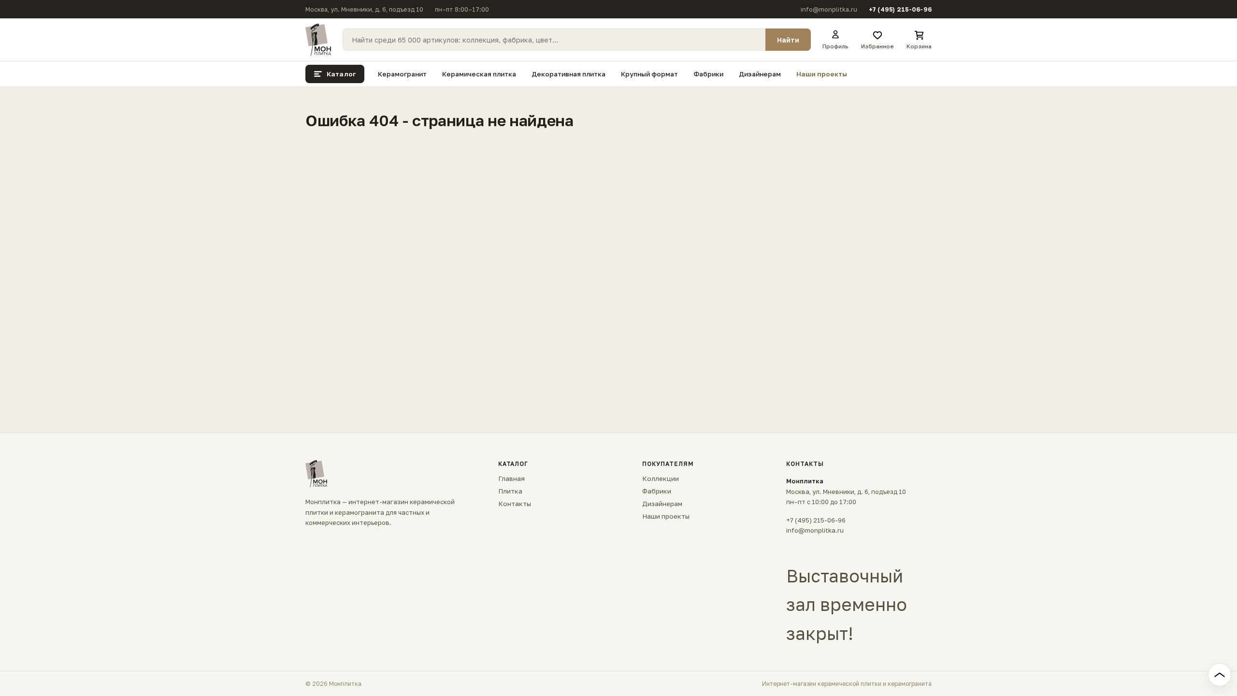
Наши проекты (821, 74)
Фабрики (708, 74)
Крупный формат (649, 74)
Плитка (510, 491)
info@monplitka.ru (829, 9)
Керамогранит (402, 74)
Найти (788, 40)
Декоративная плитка (568, 74)
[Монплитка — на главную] (318, 40)
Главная (511, 478)
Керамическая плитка (479, 74)
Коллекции (660, 478)
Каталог (341, 74)
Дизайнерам (760, 74)
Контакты (514, 504)
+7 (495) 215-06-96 (900, 9)
